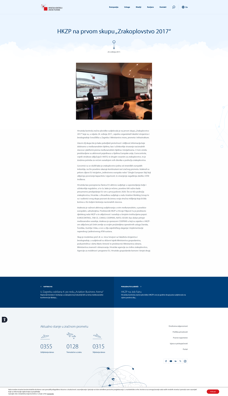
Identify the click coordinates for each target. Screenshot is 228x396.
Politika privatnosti (180, 332)
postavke (50, 394)
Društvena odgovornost (178, 326)
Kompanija (113, 7)
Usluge (127, 7)
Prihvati (213, 392)
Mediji (138, 7)
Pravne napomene (180, 337)
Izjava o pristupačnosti (179, 343)
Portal (185, 349)
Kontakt (163, 7)
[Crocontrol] (51, 7)
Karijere (150, 7)
